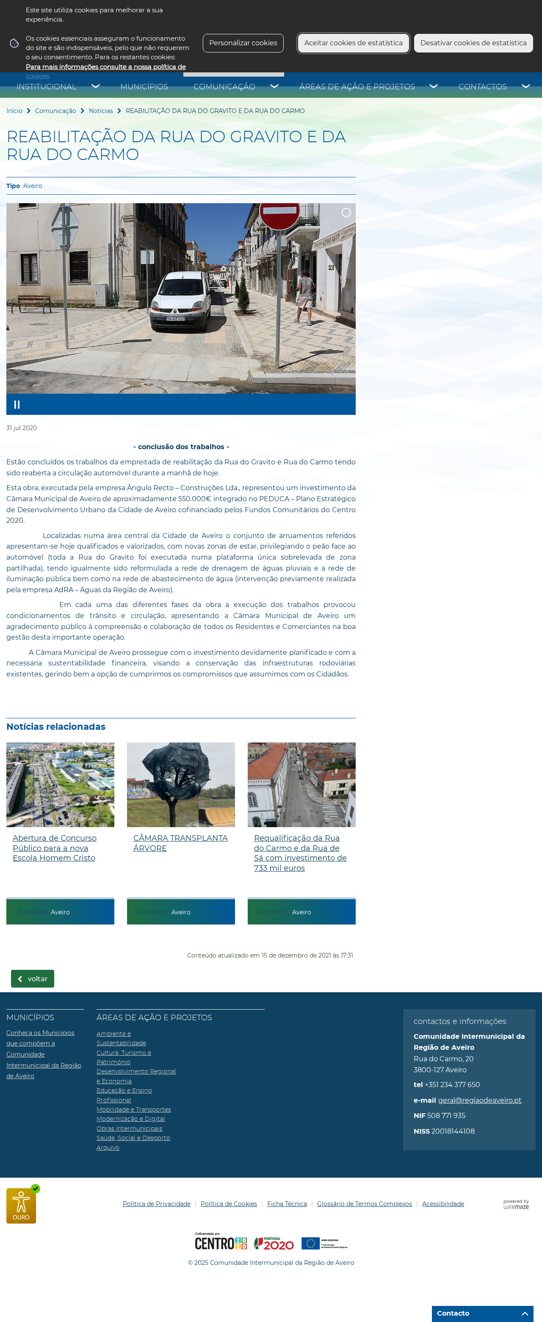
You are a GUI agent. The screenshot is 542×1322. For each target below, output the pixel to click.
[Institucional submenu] (96, 87)
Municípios (144, 87)
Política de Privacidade (157, 1204)
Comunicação (224, 87)
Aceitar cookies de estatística (353, 43)
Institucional (47, 87)
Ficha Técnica (287, 1204)
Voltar (38, 979)
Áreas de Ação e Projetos (357, 87)
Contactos (483, 87)
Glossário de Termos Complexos (364, 1204)
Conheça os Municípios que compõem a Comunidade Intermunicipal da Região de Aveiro (43, 1054)
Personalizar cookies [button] (243, 43)
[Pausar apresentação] (17, 404)
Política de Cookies (229, 1204)
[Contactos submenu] (526, 87)
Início (14, 111)
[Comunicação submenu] (274, 87)
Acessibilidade (443, 1204)
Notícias (101, 111)
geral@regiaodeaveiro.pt (480, 1100)
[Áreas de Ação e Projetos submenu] (434, 87)
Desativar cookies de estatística (473, 43)
